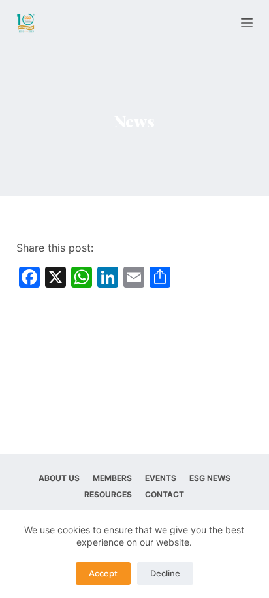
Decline (165, 573)
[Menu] (247, 23)
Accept (103, 573)
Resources (108, 494)
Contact (164, 494)
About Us (59, 478)
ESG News (209, 478)
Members (112, 478)
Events (160, 478)
